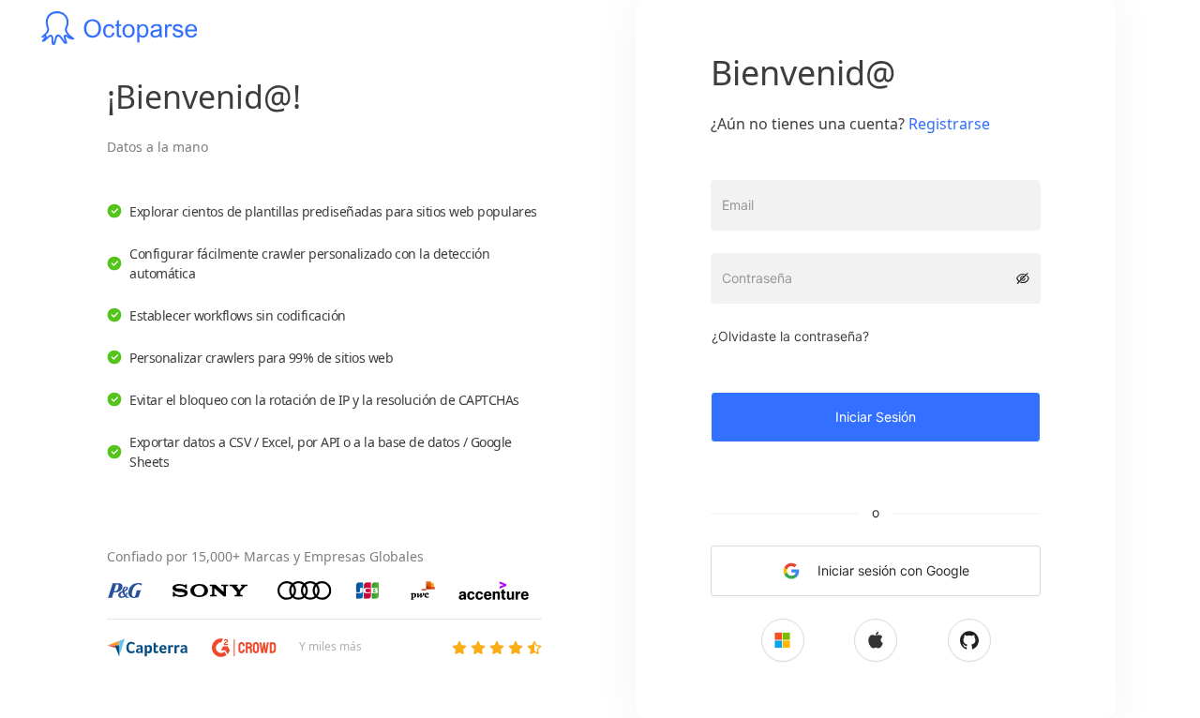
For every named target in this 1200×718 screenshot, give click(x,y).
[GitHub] (969, 640)
